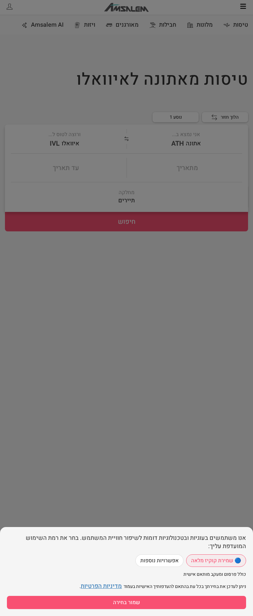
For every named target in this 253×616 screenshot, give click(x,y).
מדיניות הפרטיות (101, 586)
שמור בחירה (126, 602)
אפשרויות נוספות (159, 561)
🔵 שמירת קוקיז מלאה (216, 561)
